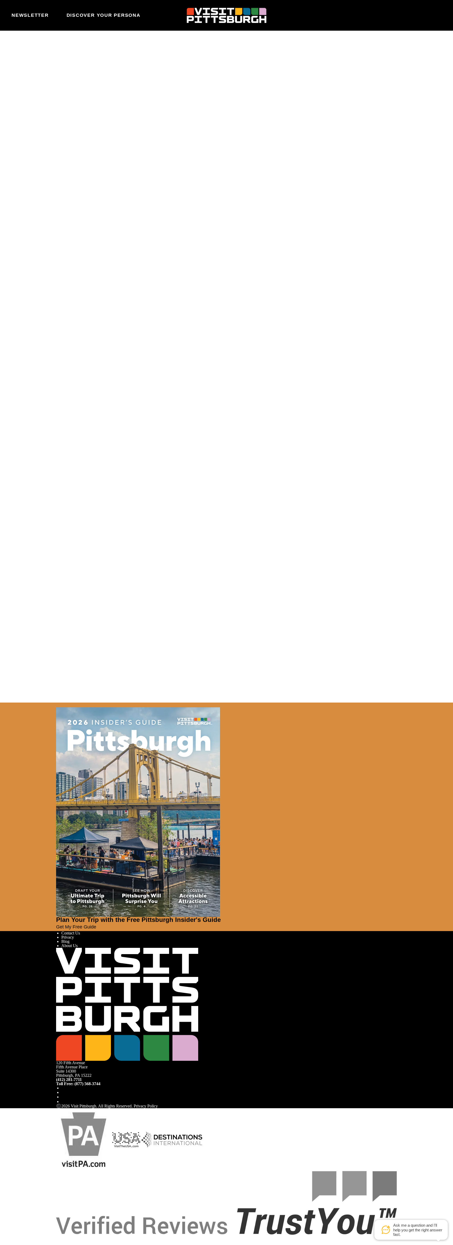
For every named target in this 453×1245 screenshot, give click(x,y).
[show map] (68, 156)
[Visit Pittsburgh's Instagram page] (63, 1092)
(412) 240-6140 (72, 187)
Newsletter (30, 15)
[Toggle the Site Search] (423, 15)
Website (62, 75)
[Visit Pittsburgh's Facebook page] (63, 1088)
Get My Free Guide (76, 926)
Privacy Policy (146, 1106)
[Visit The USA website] (126, 1139)
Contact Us (70, 933)
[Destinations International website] (171, 1139)
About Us (69, 945)
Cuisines (68, 128)
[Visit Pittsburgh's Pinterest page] (63, 1101)
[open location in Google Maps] (106, 165)
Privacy (67, 937)
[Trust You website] (226, 1202)
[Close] (14, 705)
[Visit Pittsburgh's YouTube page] (63, 1097)
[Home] (226, 15)
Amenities (69, 132)
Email (75, 75)
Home (73, 53)
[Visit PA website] (83, 1139)
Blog (65, 941)
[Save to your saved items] (60, 156)
